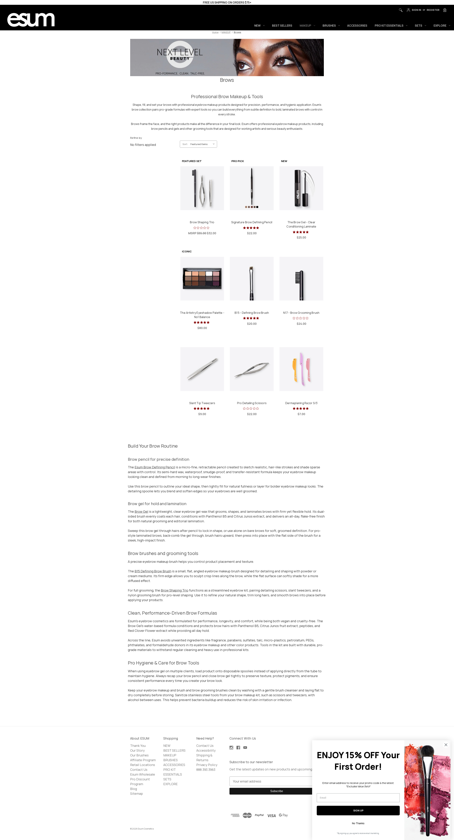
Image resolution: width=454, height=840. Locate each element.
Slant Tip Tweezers (202, 403)
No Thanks (358, 823)
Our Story (137, 750)
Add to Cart (202, 192)
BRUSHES (329, 26)
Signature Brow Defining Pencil (251, 222)
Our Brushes (139, 755)
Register (433, 10)
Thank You (138, 745)
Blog (133, 789)
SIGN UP (358, 810)
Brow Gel (141, 511)
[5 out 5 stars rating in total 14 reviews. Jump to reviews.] (301, 231)
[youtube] (245, 747)
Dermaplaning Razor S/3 (301, 403)
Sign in (416, 10)
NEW (257, 26)
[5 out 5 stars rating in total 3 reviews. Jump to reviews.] (202, 408)
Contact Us (138, 769)
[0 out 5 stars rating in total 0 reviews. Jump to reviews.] (202, 227)
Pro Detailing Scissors (252, 403)
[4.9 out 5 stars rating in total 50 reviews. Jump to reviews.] (202, 322)
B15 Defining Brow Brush (153, 571)
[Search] (399, 9)
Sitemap (136, 793)
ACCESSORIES (357, 26)
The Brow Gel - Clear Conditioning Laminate (301, 224)
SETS (418, 26)
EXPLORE (440, 26)
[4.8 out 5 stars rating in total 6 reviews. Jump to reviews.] (251, 318)
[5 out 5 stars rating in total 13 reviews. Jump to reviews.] (251, 227)
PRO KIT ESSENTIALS (389, 26)
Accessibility (206, 750)
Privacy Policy (206, 765)
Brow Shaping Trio (202, 222)
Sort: (185, 144)
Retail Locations (142, 765)
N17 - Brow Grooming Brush (301, 313)
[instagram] (231, 747)
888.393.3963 (205, 769)
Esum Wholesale (142, 774)
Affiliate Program (143, 760)
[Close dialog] (446, 745)
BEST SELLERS (282, 26)
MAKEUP (305, 26)
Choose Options (252, 192)
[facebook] (238, 747)
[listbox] (203, 144)
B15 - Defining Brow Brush (252, 313)
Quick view (202, 184)
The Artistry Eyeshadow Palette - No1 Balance (202, 315)
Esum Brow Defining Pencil (155, 467)
